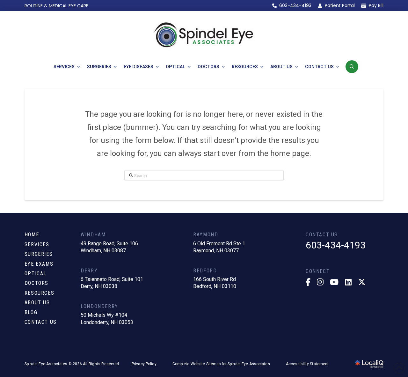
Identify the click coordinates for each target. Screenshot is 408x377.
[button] (352, 66)
